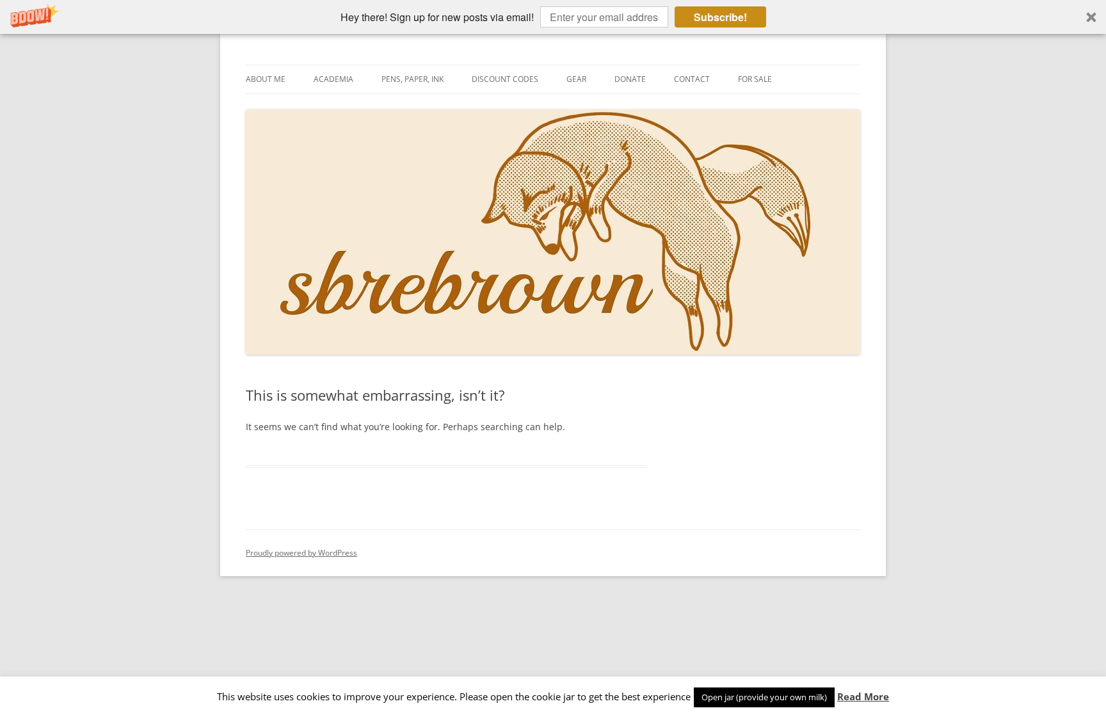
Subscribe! (720, 17)
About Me (265, 79)
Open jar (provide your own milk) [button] (764, 697)
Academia (333, 79)
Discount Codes (505, 79)
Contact (692, 79)
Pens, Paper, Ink (412, 79)
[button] (553, 17)
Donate (630, 79)
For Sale (755, 79)
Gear (576, 79)
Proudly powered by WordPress (301, 552)
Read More (863, 697)
